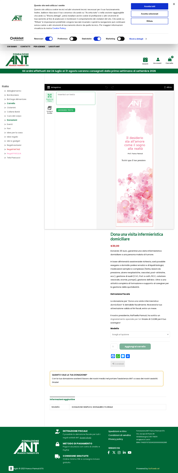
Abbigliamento (14, 90)
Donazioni (12, 120)
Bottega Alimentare (16, 99)
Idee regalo (12, 136)
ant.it (148, 439)
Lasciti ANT (54, 46)
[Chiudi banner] (174, 4)
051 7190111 (153, 437)
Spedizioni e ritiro (117, 431)
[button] (89, 71)
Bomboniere (13, 95)
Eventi (10, 124)
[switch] (73, 39)
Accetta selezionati (149, 14)
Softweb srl (153, 468)
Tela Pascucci (13, 157)
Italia (5, 86)
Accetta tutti (149, 6)
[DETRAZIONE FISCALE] (57, 431)
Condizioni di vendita (119, 435)
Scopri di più (85, 437)
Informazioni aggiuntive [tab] (62, 399)
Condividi (119, 363)
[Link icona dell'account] (158, 59)
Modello (115, 328)
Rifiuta (150, 21)
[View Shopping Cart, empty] (170, 59)
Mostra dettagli (136, 39)
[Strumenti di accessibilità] (11, 468)
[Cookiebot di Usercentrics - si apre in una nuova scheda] (16, 39)
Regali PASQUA (14, 153)
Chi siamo (12, 46)
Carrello (11, 103)
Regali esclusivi (14, 145)
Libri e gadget (13, 141)
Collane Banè (13, 111)
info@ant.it (140, 439)
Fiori (9, 128)
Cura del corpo (14, 116)
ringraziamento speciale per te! (126, 319)
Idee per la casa (15, 132)
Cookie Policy (59, 28)
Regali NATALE (13, 149)
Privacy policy (115, 439)
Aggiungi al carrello (135, 346)
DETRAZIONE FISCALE (75, 431)
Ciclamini (11, 107)
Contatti (25, 46)
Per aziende (39, 46)
